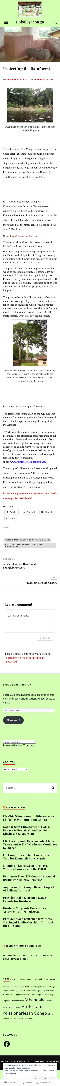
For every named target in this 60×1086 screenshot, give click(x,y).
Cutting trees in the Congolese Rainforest (23, 545)
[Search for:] (30, 788)
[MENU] (6, 22)
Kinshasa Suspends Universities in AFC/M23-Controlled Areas (26, 910)
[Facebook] (6, 1044)
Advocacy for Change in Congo (21, 979)
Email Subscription (17, 684)
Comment (45, 637)
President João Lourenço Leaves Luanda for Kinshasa (25, 899)
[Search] (52, 22)
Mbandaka (35, 999)
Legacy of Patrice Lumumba (13, 1001)
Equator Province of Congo (25, 995)
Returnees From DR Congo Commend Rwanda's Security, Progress (29, 878)
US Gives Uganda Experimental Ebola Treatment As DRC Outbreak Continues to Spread (30, 844)
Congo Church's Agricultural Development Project (22, 991)
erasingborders (43, 79)
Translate (28, 745)
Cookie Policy (10, 1073)
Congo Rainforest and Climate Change (27, 540)
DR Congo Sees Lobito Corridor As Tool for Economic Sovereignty (26, 856)
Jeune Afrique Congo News (23, 946)
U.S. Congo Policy (27, 1019)
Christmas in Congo (47, 987)
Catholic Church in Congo (30, 987)
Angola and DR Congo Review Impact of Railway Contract (28, 888)
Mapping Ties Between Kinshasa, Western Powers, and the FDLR (25, 867)
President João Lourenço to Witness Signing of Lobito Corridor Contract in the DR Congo (29, 922)
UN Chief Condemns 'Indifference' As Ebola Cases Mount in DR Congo (28, 818)
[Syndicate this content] (4, 807)
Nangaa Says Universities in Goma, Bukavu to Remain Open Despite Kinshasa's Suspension (26, 830)
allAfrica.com (15, 807)
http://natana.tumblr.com (24, 235)
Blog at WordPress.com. (15, 1061)
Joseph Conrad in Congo (45, 995)
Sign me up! (13, 720)
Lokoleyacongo (30, 21)
